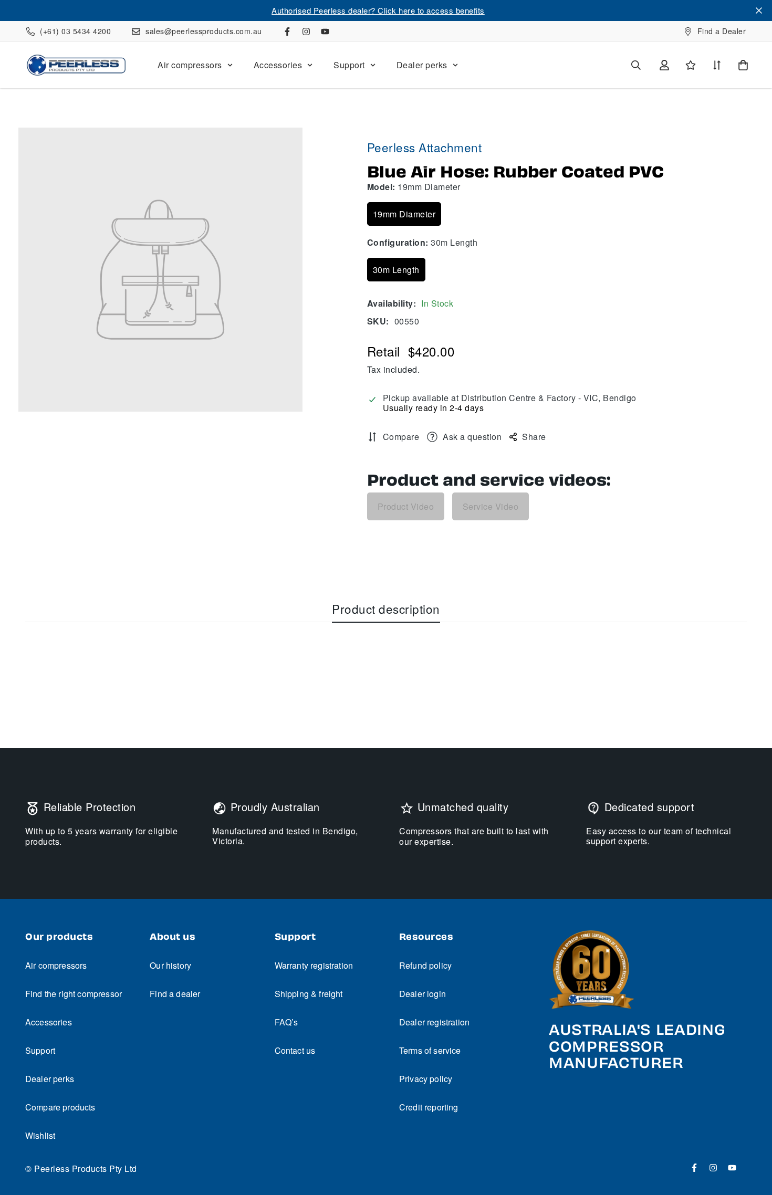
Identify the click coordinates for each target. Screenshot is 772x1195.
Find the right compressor (73, 994)
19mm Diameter (404, 214)
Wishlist (40, 1135)
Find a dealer (175, 994)
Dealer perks (422, 65)
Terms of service (430, 1050)
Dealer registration (434, 1022)
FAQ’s (286, 1022)
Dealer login (422, 994)
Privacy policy (425, 1079)
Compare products (60, 1107)
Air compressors (190, 65)
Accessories (278, 65)
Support (349, 65)
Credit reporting (428, 1107)
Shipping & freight (309, 994)
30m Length (396, 270)
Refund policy (425, 965)
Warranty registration (314, 965)
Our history (170, 965)
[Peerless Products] (76, 65)
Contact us (295, 1050)
